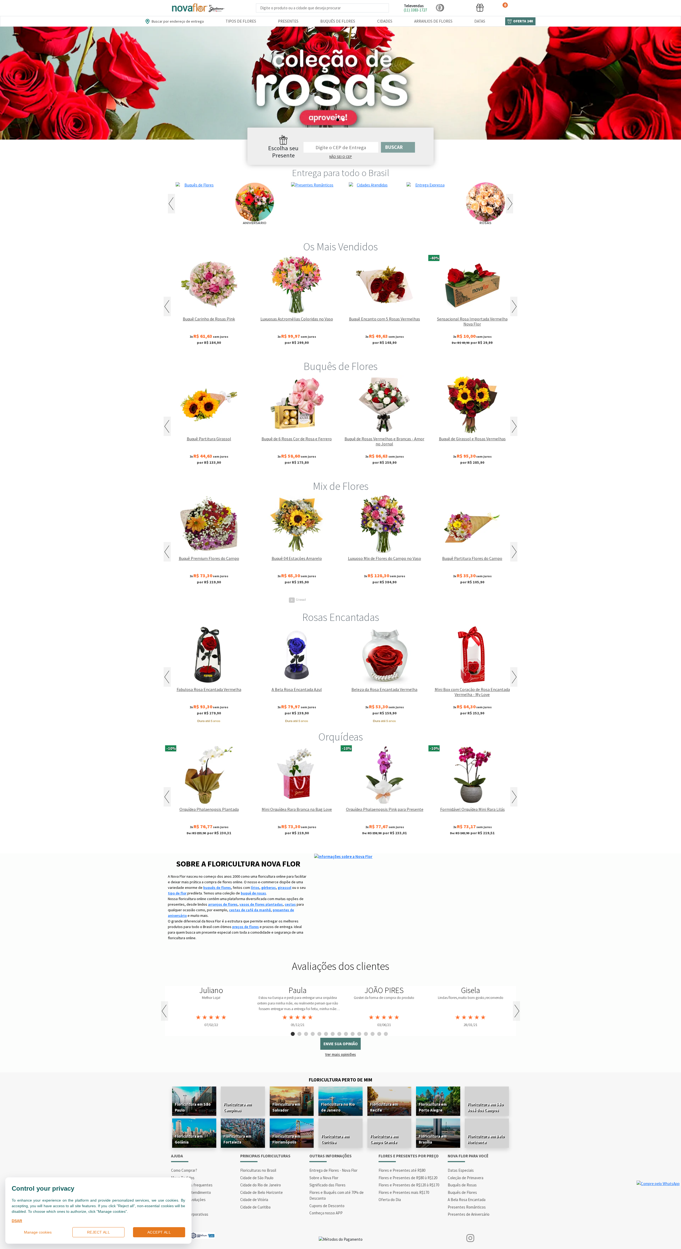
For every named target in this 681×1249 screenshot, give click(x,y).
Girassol (298, 599)
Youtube (487, 1238)
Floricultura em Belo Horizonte (485, 1139)
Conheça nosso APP (326, 1212)
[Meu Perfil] (460, 8)
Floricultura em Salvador (286, 1107)
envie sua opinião (340, 1043)
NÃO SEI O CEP (340, 156)
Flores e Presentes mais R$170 (404, 1192)
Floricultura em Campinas (237, 1107)
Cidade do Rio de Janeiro (260, 1184)
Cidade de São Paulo (256, 1177)
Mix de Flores (340, 486)
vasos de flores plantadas (261, 904)
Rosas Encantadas (340, 617)
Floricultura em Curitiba (335, 1139)
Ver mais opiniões (340, 1054)
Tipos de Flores (241, 21)
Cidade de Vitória (254, 1199)
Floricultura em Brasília (433, 1139)
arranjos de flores (223, 904)
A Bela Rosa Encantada (466, 1199)
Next (509, 203)
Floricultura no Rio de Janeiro (338, 1107)
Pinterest (504, 1238)
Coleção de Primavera (465, 1177)
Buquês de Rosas (462, 1184)
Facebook (453, 1238)
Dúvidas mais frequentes (192, 1184)
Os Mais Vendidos (340, 246)
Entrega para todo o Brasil (340, 173)
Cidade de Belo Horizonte (261, 1192)
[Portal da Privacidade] (202, 1235)
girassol (284, 887)
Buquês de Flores (337, 21)
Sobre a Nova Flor (323, 1177)
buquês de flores (217, 887)
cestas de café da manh (250, 910)
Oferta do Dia (390, 1199)
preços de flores (245, 926)
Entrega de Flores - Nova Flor (333, 1170)
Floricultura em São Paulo (193, 1107)
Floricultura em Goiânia (189, 1139)
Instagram (470, 1238)
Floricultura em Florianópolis (286, 1139)
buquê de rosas (253, 893)
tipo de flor (177, 893)
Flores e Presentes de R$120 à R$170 (409, 1184)
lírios (255, 887)
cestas (290, 904)
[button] (440, 8)
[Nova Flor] (197, 8)
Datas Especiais (461, 1170)
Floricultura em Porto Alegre (433, 1107)
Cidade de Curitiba (255, 1207)
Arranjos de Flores (433, 21)
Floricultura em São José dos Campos (485, 1107)
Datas (479, 21)
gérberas (268, 887)
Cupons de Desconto (326, 1205)
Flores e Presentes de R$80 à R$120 (408, 1177)
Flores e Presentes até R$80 (402, 1170)
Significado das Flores (327, 1184)
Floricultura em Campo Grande (384, 1139)
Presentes (288, 21)
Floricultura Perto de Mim (340, 1080)
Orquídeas (340, 736)
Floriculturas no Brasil (258, 1170)
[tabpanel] (211, 1007)
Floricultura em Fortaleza (237, 1139)
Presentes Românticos (467, 1207)
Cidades (384, 21)
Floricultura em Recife (384, 1107)
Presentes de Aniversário (468, 1214)
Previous (171, 203)
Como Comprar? (184, 1170)
